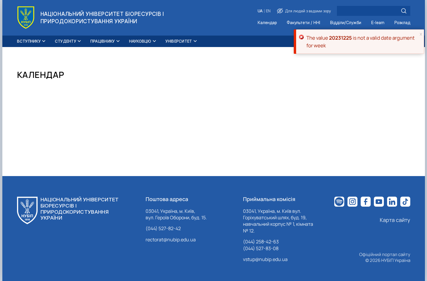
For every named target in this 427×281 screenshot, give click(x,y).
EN (268, 11)
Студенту (65, 41)
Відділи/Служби (345, 23)
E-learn (377, 23)
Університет (179, 41)
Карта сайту (395, 220)
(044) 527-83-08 (261, 248)
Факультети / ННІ (303, 23)
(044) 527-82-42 (163, 228)
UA (260, 11)
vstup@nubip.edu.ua (265, 259)
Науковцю (140, 41)
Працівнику (102, 41)
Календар (267, 23)
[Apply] (403, 11)
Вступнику (29, 41)
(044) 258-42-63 (261, 241)
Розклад (402, 23)
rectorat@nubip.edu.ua (171, 239)
